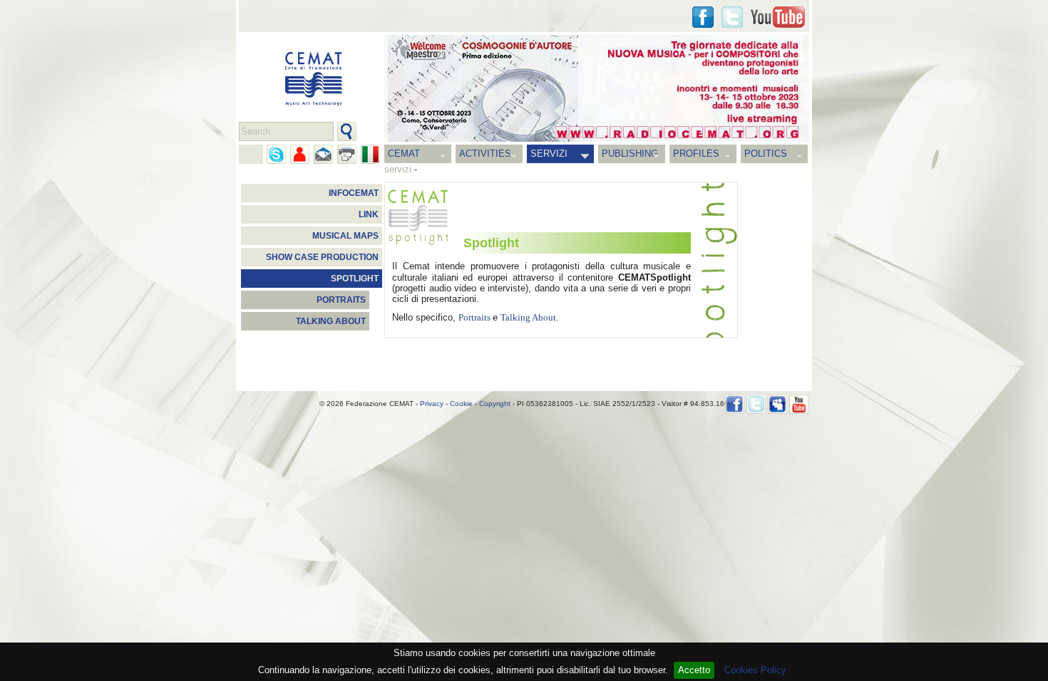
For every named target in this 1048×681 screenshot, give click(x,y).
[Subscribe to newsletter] (323, 154)
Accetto (694, 670)
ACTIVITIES (485, 153)
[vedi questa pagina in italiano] (370, 154)
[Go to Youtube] (778, 17)
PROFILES (696, 153)
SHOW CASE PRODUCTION (322, 257)
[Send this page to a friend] (299, 154)
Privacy (431, 403)
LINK (369, 214)
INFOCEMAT (354, 193)
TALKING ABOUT (331, 321)
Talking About (528, 318)
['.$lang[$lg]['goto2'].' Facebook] (703, 17)
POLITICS (765, 153)
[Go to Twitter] (732, 17)
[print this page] (346, 154)
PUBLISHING (630, 153)
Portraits (475, 318)
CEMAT (404, 153)
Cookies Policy (755, 670)
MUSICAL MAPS (345, 236)
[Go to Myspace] (777, 404)
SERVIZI (548, 153)
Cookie (461, 403)
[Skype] (276, 154)
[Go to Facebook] (734, 404)
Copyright (494, 403)
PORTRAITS (341, 300)
